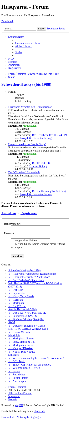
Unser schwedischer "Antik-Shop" (27, 144)
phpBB (19, 405)
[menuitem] (28, 43)
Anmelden (8, 213)
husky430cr (26, 138)
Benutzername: (12, 223)
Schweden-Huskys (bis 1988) (26, 84)
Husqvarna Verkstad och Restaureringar (30, 106)
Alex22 (24, 166)
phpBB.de (39, 411)
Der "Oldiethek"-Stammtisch (24, 172)
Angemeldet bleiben (25, 240)
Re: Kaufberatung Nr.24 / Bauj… (50, 191)
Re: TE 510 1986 (41, 163)
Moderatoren (30, 125)
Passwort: (9, 233)
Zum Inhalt (7, 21)
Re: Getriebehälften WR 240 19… (50, 135)
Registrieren (29, 213)
